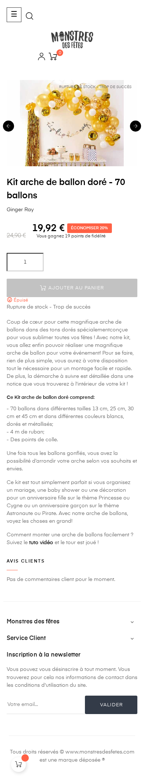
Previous (8, 126)
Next (135, 126)
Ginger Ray (20, 209)
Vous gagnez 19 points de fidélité (70, 236)
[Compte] (41, 58)
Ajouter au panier (75, 288)
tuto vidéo (41, 542)
